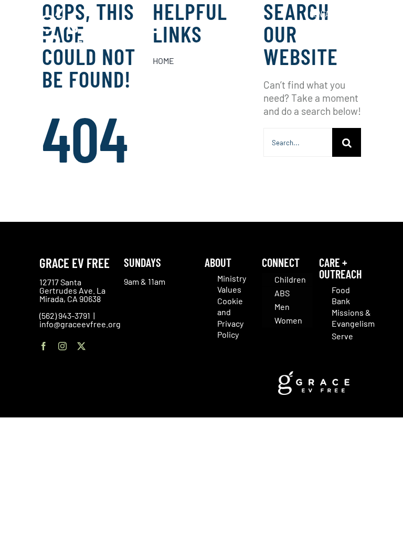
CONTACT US (328, 13)
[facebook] (43, 346)
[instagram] (62, 346)
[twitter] (81, 346)
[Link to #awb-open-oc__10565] (370, 67)
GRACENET (369, 13)
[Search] (381, 36)
